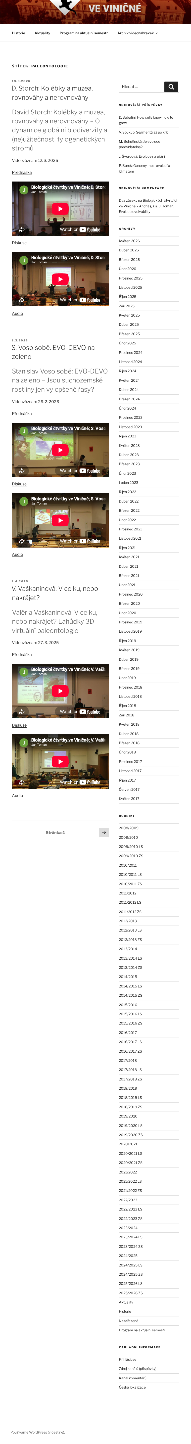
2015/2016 (128, 1005)
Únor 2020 (127, 613)
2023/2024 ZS (131, 1246)
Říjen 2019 (127, 641)
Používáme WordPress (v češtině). (37, 1432)
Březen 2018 (129, 743)
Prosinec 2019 (130, 622)
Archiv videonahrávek (135, 33)
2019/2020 (128, 1116)
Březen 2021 (129, 575)
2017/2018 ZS (130, 1079)
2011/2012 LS (130, 902)
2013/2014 (128, 949)
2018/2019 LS (130, 1097)
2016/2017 (128, 1032)
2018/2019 (128, 1088)
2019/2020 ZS (131, 1135)
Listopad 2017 (130, 771)
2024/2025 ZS (131, 1274)
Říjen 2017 (127, 780)
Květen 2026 (129, 241)
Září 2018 (126, 715)
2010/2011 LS (130, 874)
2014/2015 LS (130, 986)
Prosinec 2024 (131, 352)
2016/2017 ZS (130, 1051)
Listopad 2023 (130, 427)
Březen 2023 (129, 464)
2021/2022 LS (130, 1181)
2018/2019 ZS (130, 1107)
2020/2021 (128, 1144)
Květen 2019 (129, 650)
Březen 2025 (129, 334)
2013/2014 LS (130, 958)
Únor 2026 (127, 269)
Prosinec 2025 (131, 278)
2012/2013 (128, 921)
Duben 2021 (128, 566)
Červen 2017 (129, 789)
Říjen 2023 (127, 436)
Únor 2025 (127, 343)
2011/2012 (127, 893)
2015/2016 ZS (130, 1023)
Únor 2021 (127, 585)
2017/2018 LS (130, 1070)
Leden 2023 (128, 482)
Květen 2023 (129, 445)
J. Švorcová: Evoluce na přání (142, 156)
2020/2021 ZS (131, 1163)
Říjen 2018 (127, 705)
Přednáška (22, 172)
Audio (17, 313)
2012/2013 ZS (130, 939)
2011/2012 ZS (130, 912)
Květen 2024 (129, 380)
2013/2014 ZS (130, 967)
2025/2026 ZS (131, 1293)
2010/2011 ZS (130, 884)
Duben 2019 (129, 659)
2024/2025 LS (131, 1265)
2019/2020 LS (131, 1125)
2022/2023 (128, 1200)
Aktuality (42, 33)
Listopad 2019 (130, 631)
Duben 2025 (129, 324)
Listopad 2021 (130, 538)
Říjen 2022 (127, 492)
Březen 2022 (129, 510)
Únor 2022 (127, 520)
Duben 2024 (129, 389)
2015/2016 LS (130, 1014)
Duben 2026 (129, 250)
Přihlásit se (127, 1359)
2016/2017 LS (130, 1042)
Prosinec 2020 (131, 594)
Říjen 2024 (127, 371)
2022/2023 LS (130, 1209)
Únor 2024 (127, 408)
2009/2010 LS (131, 846)
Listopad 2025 (130, 287)
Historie (18, 33)
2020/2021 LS (130, 1153)
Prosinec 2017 (130, 761)
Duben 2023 (129, 455)
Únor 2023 (127, 473)
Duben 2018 (129, 734)
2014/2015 (128, 977)
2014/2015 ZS (130, 995)
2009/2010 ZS (131, 856)
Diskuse (19, 242)
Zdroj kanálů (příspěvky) (137, 1368)
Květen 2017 (129, 798)
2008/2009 (129, 828)
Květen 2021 (129, 557)
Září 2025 (127, 306)
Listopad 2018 (130, 696)
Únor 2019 (127, 678)
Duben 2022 (129, 501)
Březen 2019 (129, 668)
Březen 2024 (129, 399)
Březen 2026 (129, 259)
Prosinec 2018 (130, 687)
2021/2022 (128, 1172)
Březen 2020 (129, 603)
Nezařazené (128, 1321)
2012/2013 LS (130, 930)
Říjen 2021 (127, 548)
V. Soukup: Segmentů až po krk (143, 132)
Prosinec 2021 (130, 529)
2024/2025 (128, 1256)
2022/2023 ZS (131, 1218)
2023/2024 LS (131, 1237)
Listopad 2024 (130, 362)
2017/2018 (128, 1060)
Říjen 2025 (127, 296)
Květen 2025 (129, 315)
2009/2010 (128, 837)
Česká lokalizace (132, 1387)
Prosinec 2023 (131, 417)
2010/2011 (128, 865)
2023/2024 (128, 1228)
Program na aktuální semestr (84, 33)
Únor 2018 (127, 752)
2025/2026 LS (131, 1283)
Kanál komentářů (132, 1378)
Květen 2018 (129, 724)
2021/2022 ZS (130, 1190)
